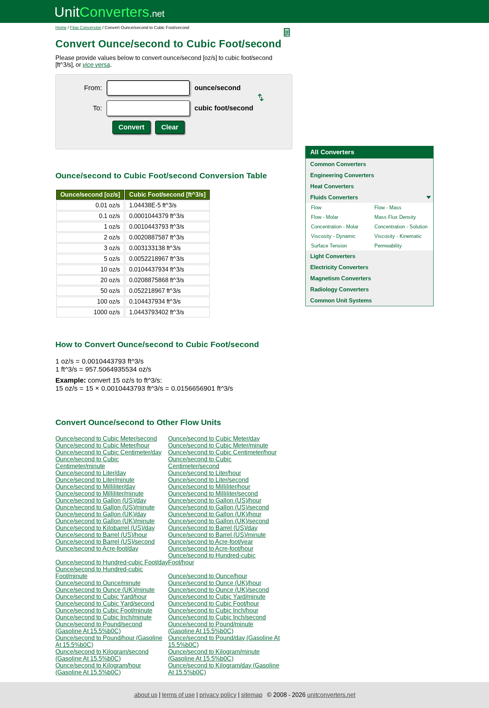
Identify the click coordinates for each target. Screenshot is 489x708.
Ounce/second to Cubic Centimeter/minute (87, 462)
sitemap (251, 695)
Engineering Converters (342, 175)
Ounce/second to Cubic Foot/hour (213, 603)
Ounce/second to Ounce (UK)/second (218, 590)
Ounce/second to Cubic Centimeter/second (200, 462)
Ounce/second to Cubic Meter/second (106, 438)
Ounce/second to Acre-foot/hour (210, 548)
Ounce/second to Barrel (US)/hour (101, 535)
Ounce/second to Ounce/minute (98, 583)
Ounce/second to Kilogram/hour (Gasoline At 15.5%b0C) (98, 669)
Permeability (388, 246)
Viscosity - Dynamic (333, 236)
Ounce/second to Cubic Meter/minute (218, 445)
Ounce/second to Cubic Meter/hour (102, 445)
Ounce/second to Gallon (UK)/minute (105, 521)
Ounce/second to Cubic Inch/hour (213, 610)
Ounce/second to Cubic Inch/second (217, 617)
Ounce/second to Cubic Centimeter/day (108, 452)
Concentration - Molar (334, 227)
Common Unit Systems (341, 300)
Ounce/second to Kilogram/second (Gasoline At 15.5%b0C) (102, 655)
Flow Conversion (85, 27)
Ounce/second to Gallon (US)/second (218, 507)
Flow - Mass (388, 207)
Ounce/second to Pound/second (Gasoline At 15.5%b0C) (98, 627)
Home (60, 27)
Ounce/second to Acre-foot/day (96, 548)
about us (145, 695)
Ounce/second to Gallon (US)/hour (214, 500)
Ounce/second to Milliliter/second (213, 493)
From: (93, 88)
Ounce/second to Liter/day (90, 473)
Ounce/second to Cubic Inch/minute (103, 617)
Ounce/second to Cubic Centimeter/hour (222, 452)
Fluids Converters (334, 197)
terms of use (178, 695)
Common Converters (338, 164)
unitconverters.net (331, 695)
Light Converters (332, 256)
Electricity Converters (339, 267)
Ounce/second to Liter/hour (204, 473)
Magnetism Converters (340, 278)
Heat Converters (332, 186)
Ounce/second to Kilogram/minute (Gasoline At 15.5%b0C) (214, 655)
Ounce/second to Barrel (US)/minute (217, 535)
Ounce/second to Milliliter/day (95, 486)
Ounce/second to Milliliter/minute (99, 493)
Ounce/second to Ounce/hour (207, 576)
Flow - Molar (324, 217)
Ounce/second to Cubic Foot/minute (103, 610)
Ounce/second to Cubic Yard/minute (217, 596)
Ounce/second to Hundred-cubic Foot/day (111, 562)
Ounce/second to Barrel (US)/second (105, 541)
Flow (316, 207)
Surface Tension (329, 246)
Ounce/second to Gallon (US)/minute (105, 507)
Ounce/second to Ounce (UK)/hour (214, 583)
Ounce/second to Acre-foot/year (210, 541)
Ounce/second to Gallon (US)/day (100, 500)
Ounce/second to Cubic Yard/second (104, 603)
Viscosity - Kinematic (398, 236)
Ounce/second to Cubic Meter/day (214, 438)
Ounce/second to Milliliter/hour (209, 486)
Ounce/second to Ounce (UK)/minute (105, 590)
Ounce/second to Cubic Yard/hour (101, 596)
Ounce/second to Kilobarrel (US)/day (105, 528)
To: (97, 108)
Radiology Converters (339, 289)
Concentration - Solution (400, 227)
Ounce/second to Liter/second (208, 480)
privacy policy (217, 695)
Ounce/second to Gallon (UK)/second (218, 521)
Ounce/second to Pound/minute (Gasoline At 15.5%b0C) (210, 627)
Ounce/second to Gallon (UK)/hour (214, 514)
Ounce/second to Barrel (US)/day (212, 528)
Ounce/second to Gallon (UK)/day (100, 514)
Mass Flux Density (395, 217)
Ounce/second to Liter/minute (94, 480)
